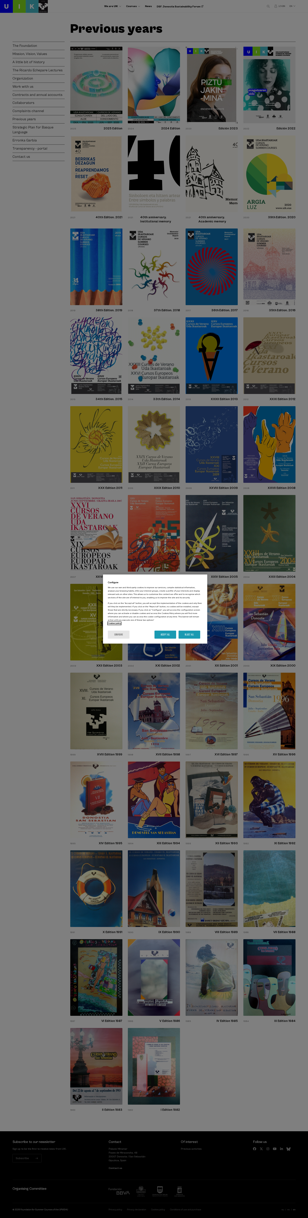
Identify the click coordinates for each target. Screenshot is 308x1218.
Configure (118, 634)
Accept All (165, 634)
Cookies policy (114, 623)
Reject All (189, 634)
